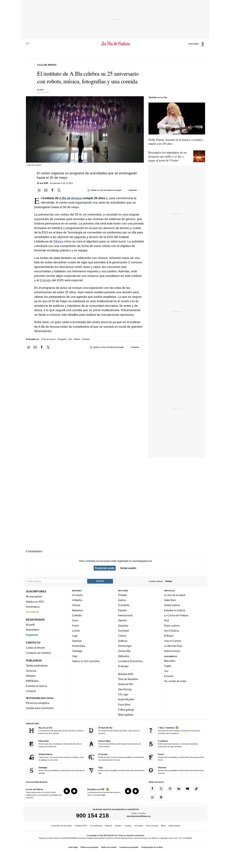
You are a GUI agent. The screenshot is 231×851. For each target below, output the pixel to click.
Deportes (123, 625)
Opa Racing (124, 689)
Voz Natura (139, 826)
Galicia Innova (172, 650)
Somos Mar (124, 650)
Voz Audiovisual (96, 826)
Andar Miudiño (126, 699)
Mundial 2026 (125, 673)
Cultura (122, 635)
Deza (75, 620)
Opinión (122, 620)
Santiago (77, 650)
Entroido (45, 280)
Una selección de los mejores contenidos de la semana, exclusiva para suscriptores (179, 730)
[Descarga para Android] (74, 791)
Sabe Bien (170, 600)
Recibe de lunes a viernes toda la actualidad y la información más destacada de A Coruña (121, 757)
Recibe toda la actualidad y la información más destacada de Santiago (61, 770)
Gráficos (122, 640)
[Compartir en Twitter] (59, 190)
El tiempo (123, 666)
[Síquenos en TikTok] (196, 788)
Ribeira (58, 241)
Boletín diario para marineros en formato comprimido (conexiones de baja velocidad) (178, 743)
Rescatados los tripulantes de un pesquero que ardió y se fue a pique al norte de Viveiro (167, 156)
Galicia (122, 600)
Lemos (76, 630)
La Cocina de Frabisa (176, 615)
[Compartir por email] (46, 190)
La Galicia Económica (130, 661)
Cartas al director (35, 647)
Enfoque (168, 635)
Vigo (74, 656)
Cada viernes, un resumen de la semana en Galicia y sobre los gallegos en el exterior (61, 757)
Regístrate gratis (105, 568)
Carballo (77, 615)
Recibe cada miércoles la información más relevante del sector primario (119, 743)
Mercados (169, 660)
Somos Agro (125, 645)
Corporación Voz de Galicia (61, 826)
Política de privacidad (89, 847)
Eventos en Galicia (36, 685)
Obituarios (123, 656)
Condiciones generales (128, 847)
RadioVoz (108, 826)
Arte (70, 339)
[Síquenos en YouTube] (187, 788)
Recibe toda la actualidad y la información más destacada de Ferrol (181, 757)
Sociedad (123, 630)
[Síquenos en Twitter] (161, 788)
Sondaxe (118, 826)
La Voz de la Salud (174, 595)
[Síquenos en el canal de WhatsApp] (152, 797)
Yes (166, 670)
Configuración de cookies (152, 847)
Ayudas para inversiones (40, 708)
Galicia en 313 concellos (86, 661)
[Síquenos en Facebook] (152, 788)
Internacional (125, 615)
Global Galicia (172, 605)
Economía (123, 605)
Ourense (77, 640)
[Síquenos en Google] (161, 797)
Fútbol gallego (126, 709)
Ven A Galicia (171, 630)
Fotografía (62, 339)
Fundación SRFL (80, 826)
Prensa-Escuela (152, 826)
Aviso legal (73, 847)
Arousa (76, 605)
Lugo (75, 635)
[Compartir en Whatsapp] (39, 190)
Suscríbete (32, 611)
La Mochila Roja (173, 645)
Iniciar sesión (128, 568)
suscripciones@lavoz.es (138, 816)
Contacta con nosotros (38, 652)
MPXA (163, 826)
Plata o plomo (171, 625)
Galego (168, 581)
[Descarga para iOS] (67, 791)
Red (166, 620)
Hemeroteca (33, 606)
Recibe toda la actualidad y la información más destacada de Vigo (121, 770)
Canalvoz (128, 826)
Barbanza (77, 610)
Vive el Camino (172, 640)
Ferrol (75, 625)
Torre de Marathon (128, 679)
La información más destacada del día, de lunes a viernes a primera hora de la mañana (61, 730)
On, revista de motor (175, 681)
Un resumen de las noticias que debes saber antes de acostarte (118, 730)
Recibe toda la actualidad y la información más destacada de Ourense (181, 770)
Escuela (168, 676)
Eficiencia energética (37, 703)
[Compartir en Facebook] (52, 190)
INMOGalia (32, 680)
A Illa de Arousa (70, 198)
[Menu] (28, 44)
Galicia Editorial (174, 826)
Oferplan (31, 675)
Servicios (31, 670)
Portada (122, 595)
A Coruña (77, 595)
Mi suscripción (34, 596)
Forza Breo (124, 704)
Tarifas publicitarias (36, 665)
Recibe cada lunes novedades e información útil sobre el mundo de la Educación (59, 743)
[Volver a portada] (115, 44)
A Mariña (77, 600)
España (122, 610)
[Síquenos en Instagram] (170, 788)
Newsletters (32, 629)
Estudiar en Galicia (174, 610)
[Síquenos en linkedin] (179, 788)
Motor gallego (125, 714)
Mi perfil (30, 624)
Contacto (31, 691)
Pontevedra (78, 645)
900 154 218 (92, 815)
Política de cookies (109, 847)
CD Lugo (123, 694)
